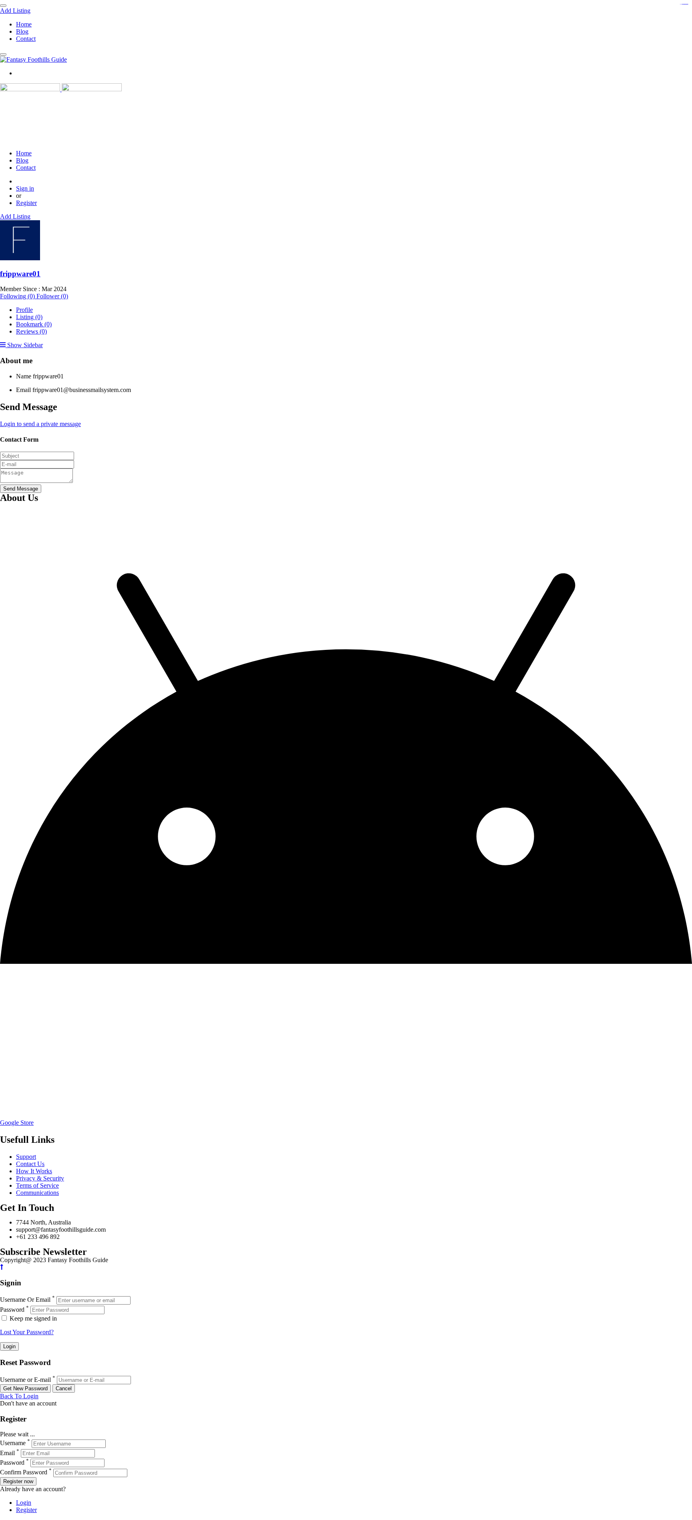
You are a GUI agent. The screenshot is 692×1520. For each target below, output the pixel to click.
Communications (37, 1192)
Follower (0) (52, 296)
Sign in (25, 188)
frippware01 (20, 273)
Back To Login (19, 1396)
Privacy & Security (40, 1178)
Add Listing (15, 10)
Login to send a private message (40, 423)
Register (26, 202)
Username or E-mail (25, 1379)
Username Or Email (25, 1300)
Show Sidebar (24, 345)
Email (23, 389)
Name (23, 376)
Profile (24, 309)
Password (12, 1309)
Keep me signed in (32, 1318)
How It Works (34, 1171)
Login (23, 1502)
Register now (18, 1481)
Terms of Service (37, 1185)
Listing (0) (29, 317)
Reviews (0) (31, 331)
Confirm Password (23, 1472)
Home (24, 24)
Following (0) (18, 296)
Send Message (20, 489)
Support (26, 1156)
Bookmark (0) (34, 324)
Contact (26, 38)
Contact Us (30, 1163)
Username (13, 1443)
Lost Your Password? (27, 1332)
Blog (22, 31)
